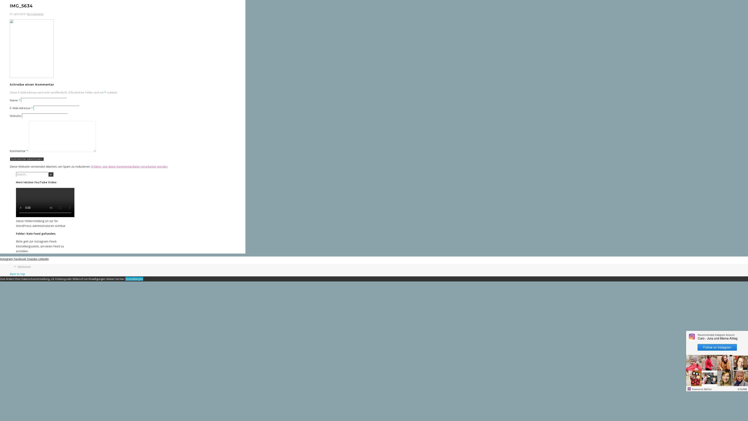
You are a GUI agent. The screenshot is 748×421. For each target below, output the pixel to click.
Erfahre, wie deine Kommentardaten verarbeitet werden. (129, 166)
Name (15, 100)
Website (15, 116)
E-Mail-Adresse (21, 108)
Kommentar (19, 151)
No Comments (35, 14)
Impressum (24, 266)
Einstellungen (134, 279)
